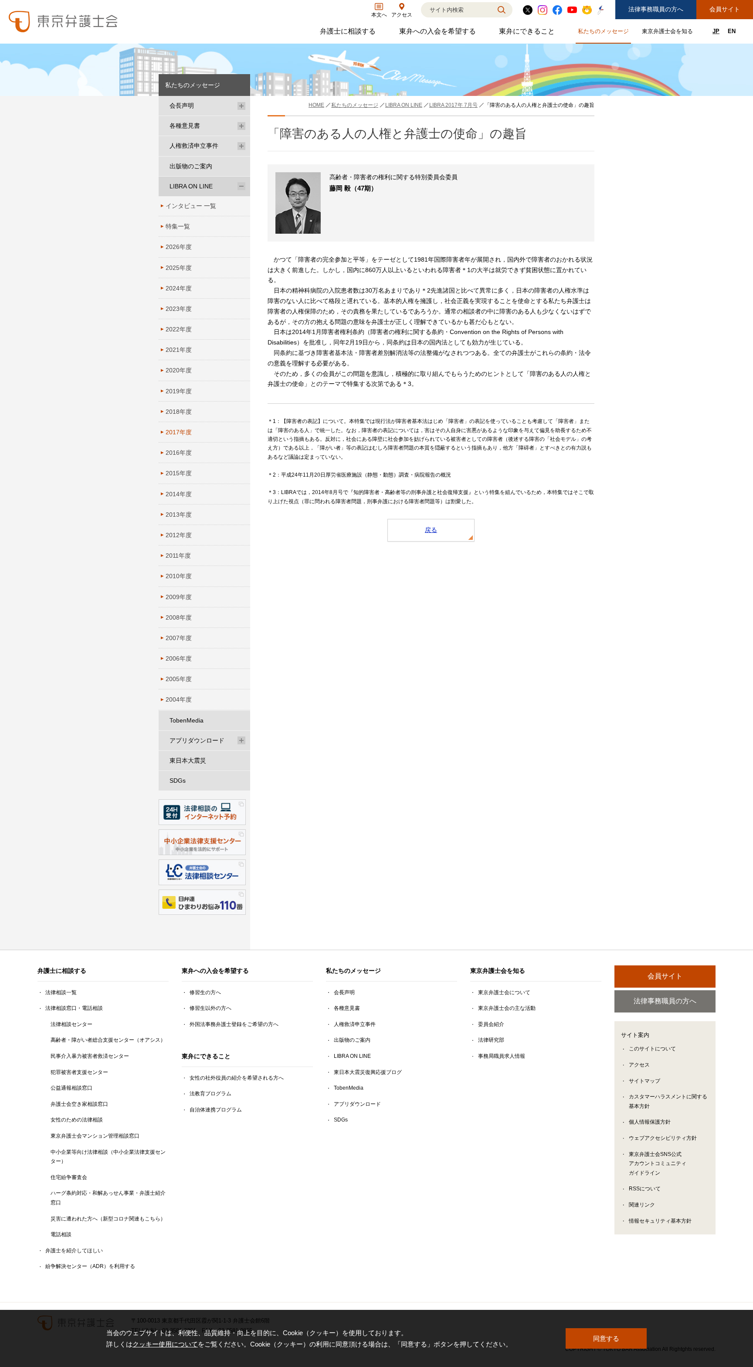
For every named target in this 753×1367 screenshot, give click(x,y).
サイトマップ (644, 1081)
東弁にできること (528, 33)
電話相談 (61, 1234)
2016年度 (179, 452)
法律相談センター (71, 1024)
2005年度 (179, 678)
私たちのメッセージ (604, 33)
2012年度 (179, 535)
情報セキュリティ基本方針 (660, 1221)
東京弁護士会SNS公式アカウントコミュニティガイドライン (657, 1163)
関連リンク (642, 1205)
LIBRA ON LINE (191, 186)
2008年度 (179, 617)
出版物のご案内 (191, 166)
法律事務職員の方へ (655, 9)
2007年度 (179, 637)
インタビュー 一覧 (191, 205)
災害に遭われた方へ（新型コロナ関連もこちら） (108, 1219)
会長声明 (182, 105)
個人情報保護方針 (650, 1122)
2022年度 (179, 329)
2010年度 (179, 576)
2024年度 (179, 288)
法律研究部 (491, 1040)
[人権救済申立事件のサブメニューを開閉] (241, 146)
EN (732, 31)
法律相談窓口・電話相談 (74, 1008)
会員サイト (724, 9)
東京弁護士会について (504, 992)
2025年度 (179, 267)
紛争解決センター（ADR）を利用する (90, 1266)
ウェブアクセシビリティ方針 (663, 1138)
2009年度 (179, 596)
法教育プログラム (210, 1094)
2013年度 (179, 514)
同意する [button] (606, 1338)
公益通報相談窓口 (71, 1088)
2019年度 (179, 391)
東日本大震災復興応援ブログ (368, 1072)
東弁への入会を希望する (438, 33)
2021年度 (179, 349)
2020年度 (179, 370)
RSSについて (645, 1189)
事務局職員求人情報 (501, 1056)
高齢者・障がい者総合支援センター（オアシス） (108, 1040)
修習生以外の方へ (210, 1008)
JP (715, 31)
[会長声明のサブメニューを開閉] (241, 106)
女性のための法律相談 (77, 1120)
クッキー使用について (165, 1344)
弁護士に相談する (349, 33)
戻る (431, 529)
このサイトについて (652, 1049)
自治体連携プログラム (216, 1110)
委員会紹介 (491, 1024)
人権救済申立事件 (194, 145)
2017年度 (179, 432)
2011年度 (178, 555)
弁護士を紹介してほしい (74, 1251)
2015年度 (179, 473)
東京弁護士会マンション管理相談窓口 (95, 1136)
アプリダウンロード (197, 740)
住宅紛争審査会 (69, 1177)
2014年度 (179, 494)
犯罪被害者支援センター (79, 1072)
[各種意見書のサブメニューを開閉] (241, 126)
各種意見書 (185, 125)
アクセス (639, 1065)
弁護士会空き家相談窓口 (79, 1104)
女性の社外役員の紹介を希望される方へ (237, 1078)
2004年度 (179, 699)
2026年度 (179, 246)
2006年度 (179, 658)
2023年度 (179, 308)
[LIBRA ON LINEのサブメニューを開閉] (241, 186)
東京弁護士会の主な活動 (507, 1008)
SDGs (178, 780)
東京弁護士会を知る (668, 33)
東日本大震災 (188, 760)
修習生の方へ (205, 992)
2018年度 (179, 411)
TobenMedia (187, 720)
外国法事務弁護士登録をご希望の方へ (234, 1024)
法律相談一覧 (61, 992)
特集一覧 (178, 226)
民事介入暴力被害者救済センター (90, 1056)
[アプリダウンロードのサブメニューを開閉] (241, 740)
